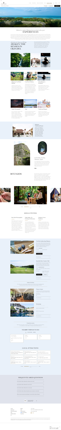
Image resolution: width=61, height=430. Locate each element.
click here (57, 428)
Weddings (21, 408)
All (25, 332)
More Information (38, 297)
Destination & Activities (13, 413)
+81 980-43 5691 (40, 248)
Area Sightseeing (29, 332)
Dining (11, 412)
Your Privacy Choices (23, 412)
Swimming (34, 332)
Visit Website (45, 274)
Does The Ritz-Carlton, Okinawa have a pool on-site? (24, 384)
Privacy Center (22, 413)
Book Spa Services (39, 253)
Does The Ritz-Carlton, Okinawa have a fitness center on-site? (25, 381)
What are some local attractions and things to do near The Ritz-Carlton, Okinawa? (28, 394)
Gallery (38, 24)
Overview (12, 408)
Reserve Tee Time (39, 274)
